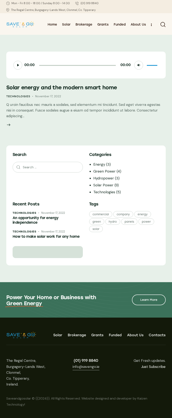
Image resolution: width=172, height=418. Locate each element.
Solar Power (103, 185)
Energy (99, 164)
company (123, 214)
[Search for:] (48, 167)
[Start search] (163, 24)
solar (96, 229)
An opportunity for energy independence (36, 220)
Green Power (104, 171)
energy (143, 214)
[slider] (153, 64)
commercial (101, 214)
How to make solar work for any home (46, 236)
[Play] (17, 65)
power (146, 221)
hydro (113, 221)
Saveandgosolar (18, 398)
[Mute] (138, 65)
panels (129, 221)
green (97, 221)
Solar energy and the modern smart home (61, 87)
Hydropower (103, 178)
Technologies (18, 96)
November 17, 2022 (48, 96)
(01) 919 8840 (86, 360)
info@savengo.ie (86, 366)
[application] (86, 65)
